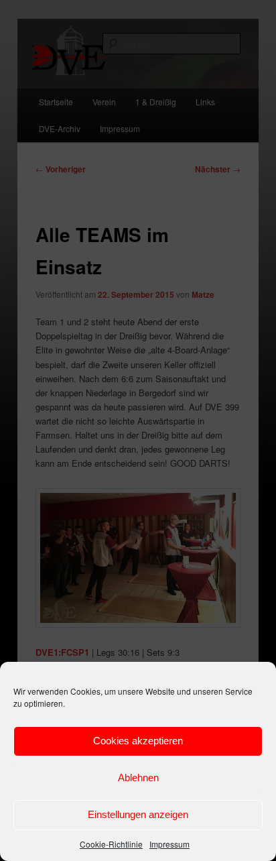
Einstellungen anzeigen (138, 814)
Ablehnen (138, 777)
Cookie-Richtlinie (111, 844)
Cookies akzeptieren (138, 740)
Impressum (169, 844)
